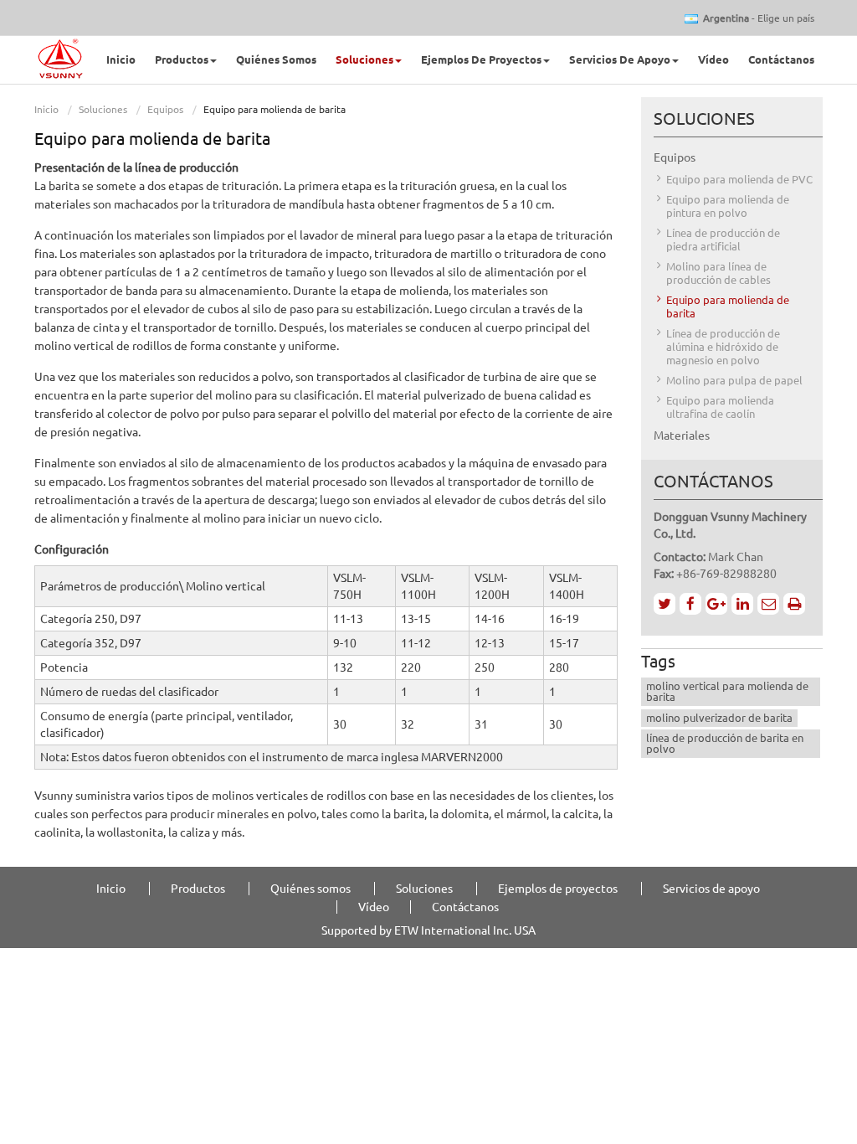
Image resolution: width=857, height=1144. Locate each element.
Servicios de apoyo (711, 888)
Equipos (165, 109)
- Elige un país (758, 18)
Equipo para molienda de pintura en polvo (727, 206)
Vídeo (713, 59)
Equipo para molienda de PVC (739, 179)
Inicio (121, 59)
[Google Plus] (716, 604)
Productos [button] (181, 59)
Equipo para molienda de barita (727, 306)
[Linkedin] (742, 604)
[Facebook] (690, 604)
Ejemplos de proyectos (558, 888)
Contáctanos (781, 59)
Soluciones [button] (364, 59)
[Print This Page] (794, 604)
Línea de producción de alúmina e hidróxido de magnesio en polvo (723, 346)
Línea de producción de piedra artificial (723, 239)
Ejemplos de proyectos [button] (481, 59)
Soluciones (103, 109)
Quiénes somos (276, 59)
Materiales (682, 435)
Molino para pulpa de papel (734, 380)
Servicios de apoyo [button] (619, 59)
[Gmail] (768, 604)
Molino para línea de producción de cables (718, 273)
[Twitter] (664, 604)
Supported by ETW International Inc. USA (428, 930)
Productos (198, 888)
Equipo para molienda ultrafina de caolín (720, 407)
